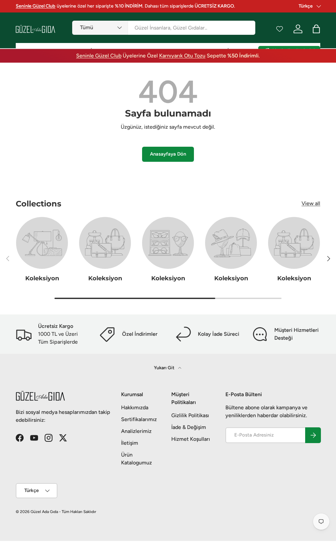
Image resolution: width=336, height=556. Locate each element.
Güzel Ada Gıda (44, 511)
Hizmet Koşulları (190, 439)
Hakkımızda (134, 407)
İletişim (129, 443)
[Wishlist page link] (279, 29)
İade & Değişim (188, 427)
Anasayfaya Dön (168, 154)
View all (311, 203)
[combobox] (163, 28)
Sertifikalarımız (139, 419)
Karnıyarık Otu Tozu (182, 56)
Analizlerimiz (136, 431)
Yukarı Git (165, 368)
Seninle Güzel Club (98, 56)
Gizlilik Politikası (190, 415)
